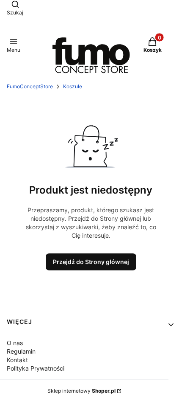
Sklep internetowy (81, 391)
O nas (15, 342)
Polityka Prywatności (35, 368)
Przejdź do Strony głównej (91, 261)
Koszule (72, 86)
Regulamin (21, 351)
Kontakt (17, 359)
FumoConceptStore (30, 86)
